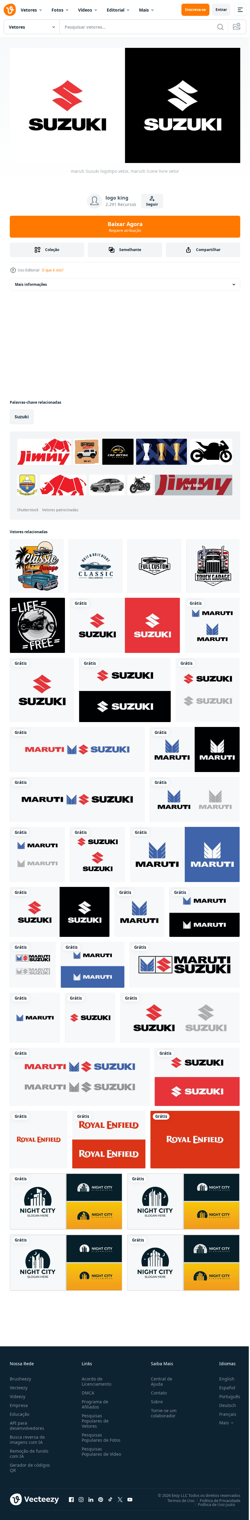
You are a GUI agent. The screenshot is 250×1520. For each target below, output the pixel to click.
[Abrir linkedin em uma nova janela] (90, 1497)
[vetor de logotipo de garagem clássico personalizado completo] (154, 564)
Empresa (19, 1403)
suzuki (22, 414)
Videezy (17, 1394)
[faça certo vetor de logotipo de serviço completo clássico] (96, 564)
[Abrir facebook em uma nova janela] (71, 1497)
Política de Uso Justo (211, 1502)
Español (223, 1385)
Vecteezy (18, 1385)
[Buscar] (220, 26)
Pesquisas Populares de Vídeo (93, 1452)
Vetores (29, 10)
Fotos (57, 10)
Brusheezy (20, 1376)
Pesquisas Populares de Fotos (99, 1435)
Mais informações (31, 282)
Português (225, 1394)
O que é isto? (52, 270)
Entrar (221, 9)
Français (223, 1412)
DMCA (86, 1390)
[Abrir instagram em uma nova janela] (81, 1497)
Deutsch (223, 1403)
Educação (19, 1412)
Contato (156, 1390)
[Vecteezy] (10, 10)
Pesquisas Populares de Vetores (93, 1418)
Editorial (115, 10)
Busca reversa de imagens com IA (27, 1437)
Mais (144, 10)
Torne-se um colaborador (161, 1410)
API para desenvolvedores (27, 1423)
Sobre (154, 1399)
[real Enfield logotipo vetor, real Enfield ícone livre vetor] (38, 1137)
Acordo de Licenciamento (95, 1378)
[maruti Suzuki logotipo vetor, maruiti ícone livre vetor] (125, 623)
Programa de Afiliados (93, 1401)
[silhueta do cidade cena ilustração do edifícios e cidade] (66, 1199)
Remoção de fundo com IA (29, 1451)
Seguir (152, 204)
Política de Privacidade (215, 1498)
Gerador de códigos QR (30, 1465)
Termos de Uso (176, 1498)
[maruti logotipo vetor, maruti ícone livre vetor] (195, 797)
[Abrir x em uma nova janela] (120, 1497)
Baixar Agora (125, 226)
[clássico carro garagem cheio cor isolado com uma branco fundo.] (37, 564)
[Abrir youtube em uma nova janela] (129, 1497)
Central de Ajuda (159, 1378)
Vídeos (85, 10)
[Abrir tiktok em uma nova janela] (110, 1497)
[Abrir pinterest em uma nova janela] (100, 1497)
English (222, 1376)
